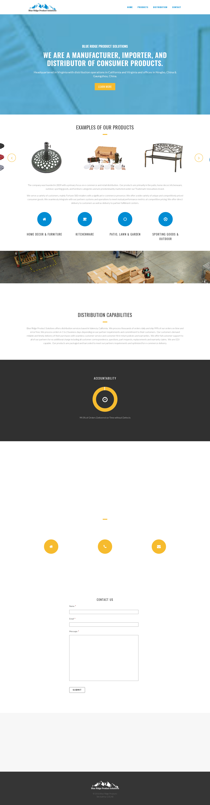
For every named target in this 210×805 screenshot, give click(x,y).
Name (72, 606)
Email (72, 618)
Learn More (105, 86)
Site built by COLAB (105, 796)
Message (74, 631)
